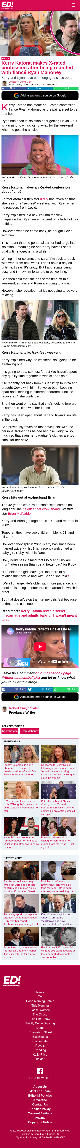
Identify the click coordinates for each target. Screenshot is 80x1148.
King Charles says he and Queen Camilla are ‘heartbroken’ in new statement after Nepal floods (57, 919)
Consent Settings (40, 1113)
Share (14, 88)
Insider (40, 1059)
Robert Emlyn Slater (22, 82)
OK (70, 576)
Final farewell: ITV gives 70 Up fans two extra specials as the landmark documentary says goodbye (58, 952)
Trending (40, 1050)
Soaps (40, 1027)
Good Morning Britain (40, 1001)
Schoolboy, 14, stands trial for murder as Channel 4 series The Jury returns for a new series (21, 952)
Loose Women (40, 1010)
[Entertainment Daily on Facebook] (40, 1070)
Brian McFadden (20, 513)
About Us (40, 1086)
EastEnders (40, 1036)
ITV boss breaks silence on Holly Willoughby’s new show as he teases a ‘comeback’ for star (21, 806)
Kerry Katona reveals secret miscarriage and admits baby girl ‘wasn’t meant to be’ (39, 615)
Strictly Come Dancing (40, 1023)
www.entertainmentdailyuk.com (34, 1130)
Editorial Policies (40, 1095)
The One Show (40, 1019)
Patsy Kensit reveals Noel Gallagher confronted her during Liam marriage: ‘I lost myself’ (57, 842)
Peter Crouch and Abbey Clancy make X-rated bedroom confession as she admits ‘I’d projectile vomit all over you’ (58, 807)
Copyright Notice (40, 1122)
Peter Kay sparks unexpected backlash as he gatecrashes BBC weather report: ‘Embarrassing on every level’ (21, 919)
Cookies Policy (40, 1109)
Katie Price (40, 1054)
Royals (40, 1045)
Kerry (44, 199)
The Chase (40, 1014)
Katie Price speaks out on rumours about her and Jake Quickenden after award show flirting (21, 842)
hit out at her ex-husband (41, 509)
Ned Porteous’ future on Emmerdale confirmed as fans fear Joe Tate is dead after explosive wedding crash (58, 886)
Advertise (40, 1100)
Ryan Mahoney (30, 730)
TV (40, 996)
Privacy (40, 1117)
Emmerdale (40, 1041)
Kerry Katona (10, 730)
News (5, 58)
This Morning (40, 1005)
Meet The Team (40, 1091)
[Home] (7, 5)
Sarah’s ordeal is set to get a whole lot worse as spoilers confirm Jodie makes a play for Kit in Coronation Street (20, 886)
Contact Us (40, 1104)
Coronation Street (40, 1032)
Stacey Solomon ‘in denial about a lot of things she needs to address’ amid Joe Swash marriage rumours (20, 769)
